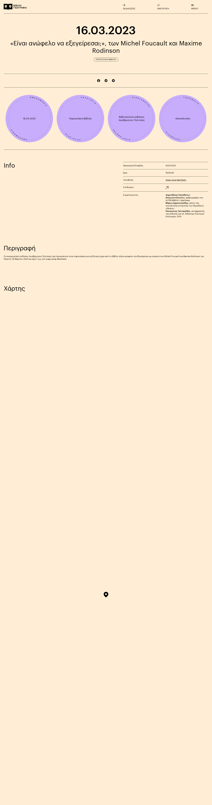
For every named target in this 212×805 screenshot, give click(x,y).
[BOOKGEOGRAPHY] (15, 7)
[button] (106, 594)
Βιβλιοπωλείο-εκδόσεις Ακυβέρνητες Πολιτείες (132, 118)
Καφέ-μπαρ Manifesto (176, 180)
